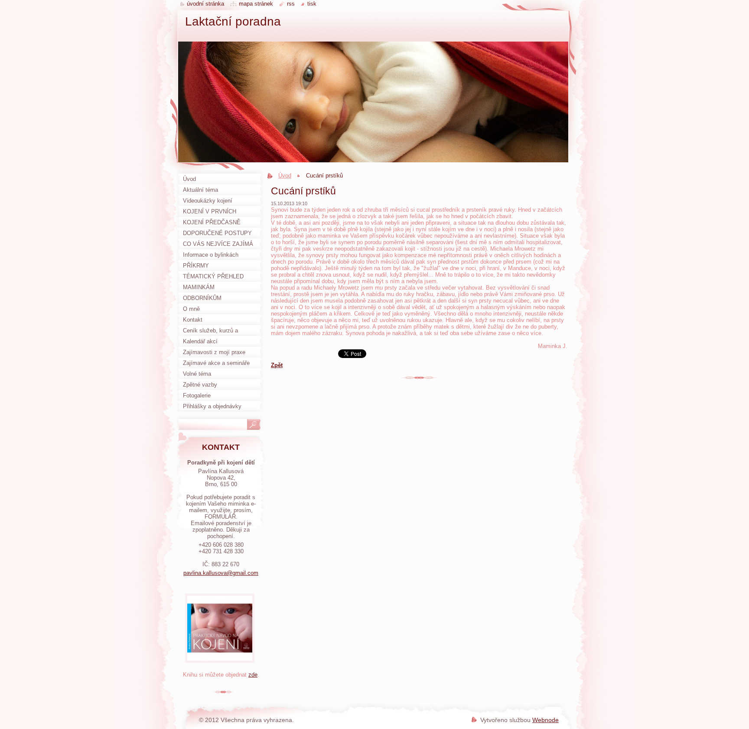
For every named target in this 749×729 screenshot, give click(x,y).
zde (252, 674)
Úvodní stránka (205, 3)
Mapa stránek (256, 3)
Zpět (277, 365)
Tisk (311, 3)
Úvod (284, 175)
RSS (291, 3)
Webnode (545, 719)
